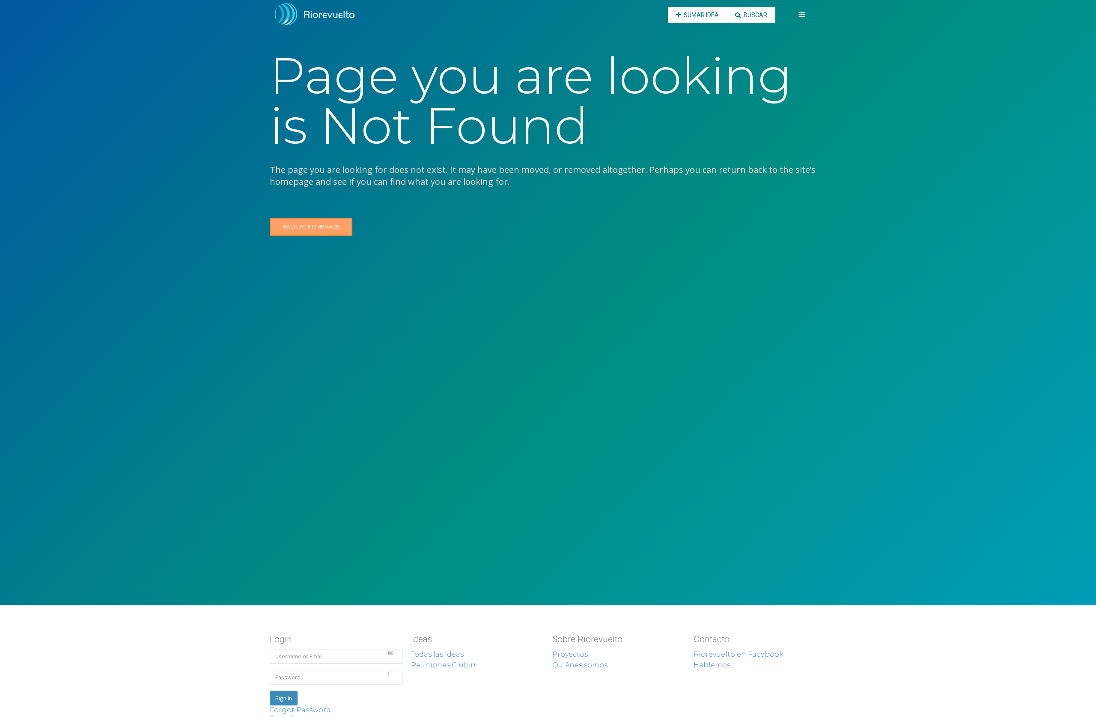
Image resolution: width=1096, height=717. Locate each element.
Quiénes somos (580, 665)
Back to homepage (311, 226)
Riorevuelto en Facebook (738, 654)
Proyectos (570, 654)
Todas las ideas (437, 654)
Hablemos (712, 665)
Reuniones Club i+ (444, 665)
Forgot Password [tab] (300, 710)
